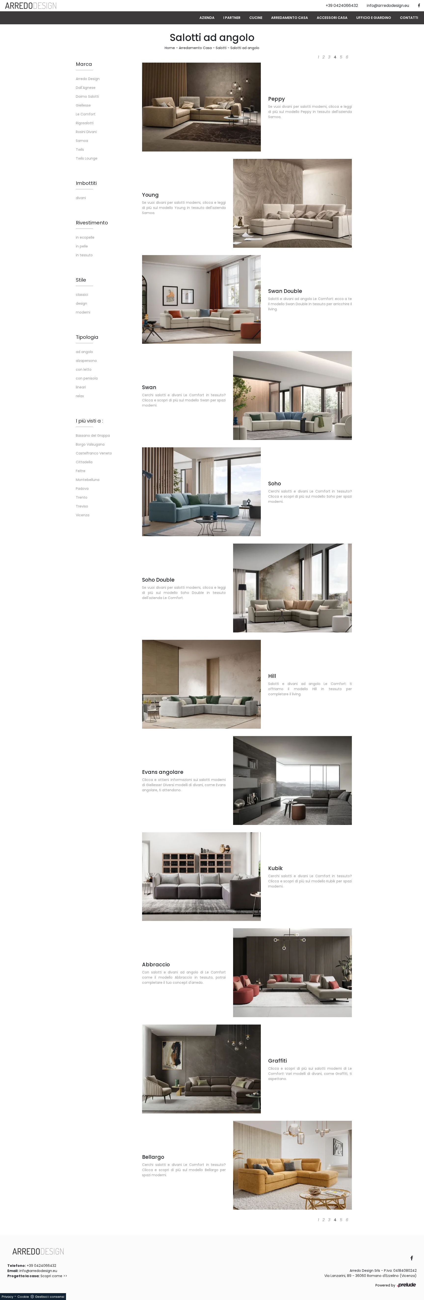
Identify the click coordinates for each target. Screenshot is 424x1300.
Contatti (409, 17)
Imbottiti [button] (86, 183)
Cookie (23, 1296)
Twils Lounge (86, 158)
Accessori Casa (332, 17)
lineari (81, 387)
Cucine (255, 17)
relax (80, 396)
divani (81, 197)
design (81, 303)
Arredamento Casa (289, 17)
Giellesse (83, 105)
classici (82, 294)
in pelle (82, 246)
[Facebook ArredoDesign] (413, 1258)
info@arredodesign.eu (38, 1270)
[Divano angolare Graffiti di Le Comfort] (201, 1069)
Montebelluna (87, 479)
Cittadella (84, 462)
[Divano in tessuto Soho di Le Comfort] (201, 491)
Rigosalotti (84, 123)
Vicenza (82, 515)
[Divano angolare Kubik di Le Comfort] (201, 876)
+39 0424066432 (41, 1265)
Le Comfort (85, 114)
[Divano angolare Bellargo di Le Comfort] (292, 1165)
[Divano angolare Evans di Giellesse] (292, 780)
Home (170, 47)
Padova (82, 488)
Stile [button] (81, 279)
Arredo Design (88, 78)
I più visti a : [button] (89, 420)
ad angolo (84, 351)
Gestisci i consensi (49, 1296)
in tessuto (84, 255)
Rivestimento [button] (92, 222)
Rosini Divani (86, 131)
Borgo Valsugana (90, 444)
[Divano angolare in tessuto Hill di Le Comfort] (201, 684)
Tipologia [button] (87, 337)
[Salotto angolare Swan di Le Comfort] (292, 395)
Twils (80, 149)
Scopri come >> (53, 1275)
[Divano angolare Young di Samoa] (292, 203)
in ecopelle (85, 237)
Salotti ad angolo (244, 47)
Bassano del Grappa (93, 435)
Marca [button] (84, 64)
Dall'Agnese (85, 87)
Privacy (7, 1296)
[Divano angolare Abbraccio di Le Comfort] (292, 972)
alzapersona (86, 360)
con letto (84, 369)
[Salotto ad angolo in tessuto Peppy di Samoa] (201, 107)
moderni (83, 312)
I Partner (231, 17)
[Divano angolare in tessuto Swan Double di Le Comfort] (201, 299)
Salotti (221, 47)
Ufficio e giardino (373, 17)
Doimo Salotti (87, 96)
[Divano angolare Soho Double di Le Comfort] (292, 588)
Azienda (206, 17)
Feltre (80, 470)
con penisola (87, 378)
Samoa (82, 140)
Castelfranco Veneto (94, 453)
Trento (81, 497)
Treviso (82, 506)
